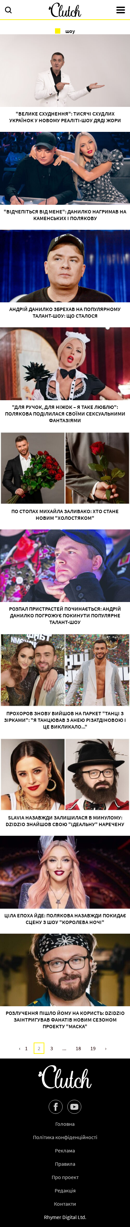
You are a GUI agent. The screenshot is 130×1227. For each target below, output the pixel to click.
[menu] (120, 11)
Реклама (65, 1150)
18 (78, 1048)
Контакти (65, 1203)
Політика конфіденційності (65, 1137)
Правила (65, 1163)
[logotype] (65, 10)
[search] (8, 11)
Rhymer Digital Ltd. (65, 1217)
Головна (65, 1123)
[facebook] (56, 1107)
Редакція (65, 1190)
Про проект (65, 1177)
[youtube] (74, 1107)
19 (93, 1048)
